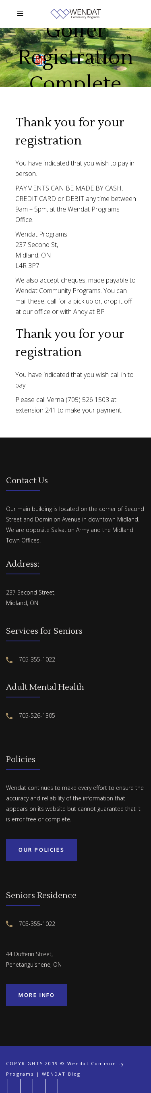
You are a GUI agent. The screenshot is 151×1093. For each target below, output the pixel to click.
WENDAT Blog (61, 1074)
